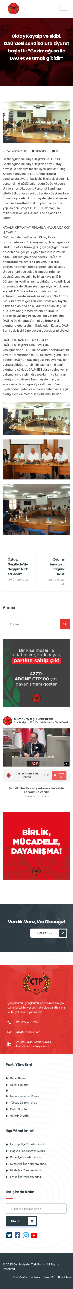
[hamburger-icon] (64, 8)
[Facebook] (17, 1236)
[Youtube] (34, 1236)
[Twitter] (9, 1236)
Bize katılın (44, 933)
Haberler (41, 151)
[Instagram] (26, 1236)
